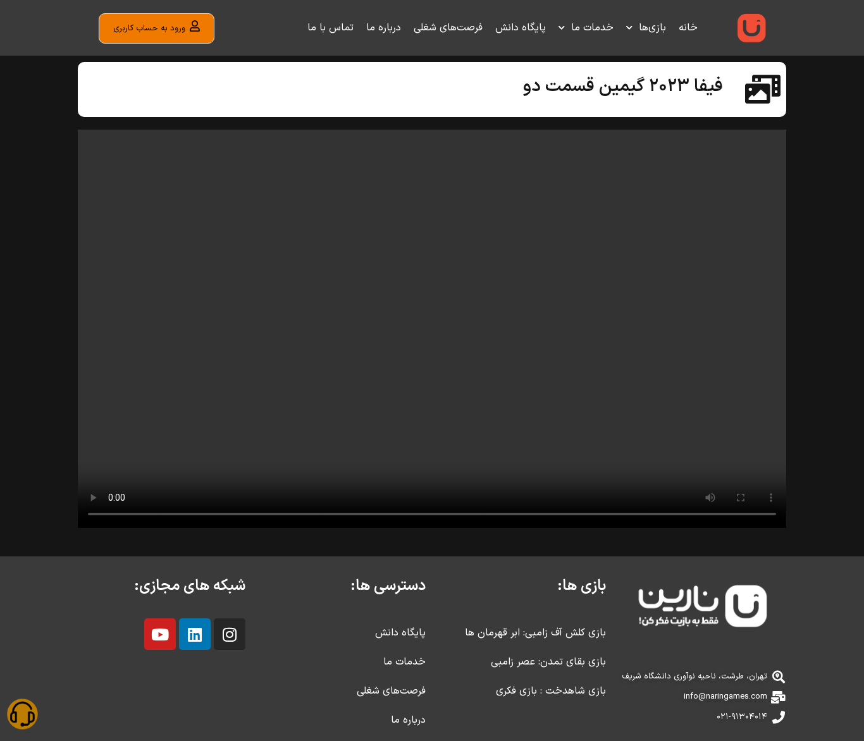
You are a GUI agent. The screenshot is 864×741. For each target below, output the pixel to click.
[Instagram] (229, 634)
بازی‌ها (652, 27)
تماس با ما (330, 27)
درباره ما (383, 27)
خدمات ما (592, 27)
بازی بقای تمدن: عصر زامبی (548, 662)
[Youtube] (160, 634)
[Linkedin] (195, 634)
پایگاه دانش (520, 27)
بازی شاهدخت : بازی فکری (551, 691)
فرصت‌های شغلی (448, 27)
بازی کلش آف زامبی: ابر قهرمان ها (535, 632)
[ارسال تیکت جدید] (22, 716)
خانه (688, 27)
